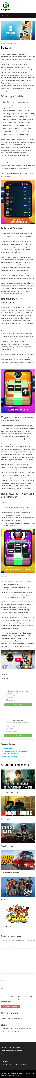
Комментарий (6, 947)
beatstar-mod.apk (18, 720)
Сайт (2, 988)
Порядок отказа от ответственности (14, 1065)
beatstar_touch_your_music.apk (18, 691)
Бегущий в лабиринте (9, 792)
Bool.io (3, 1022)
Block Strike (5, 819)
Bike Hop (4, 1025)
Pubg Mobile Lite (7, 846)
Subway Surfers (6, 926)
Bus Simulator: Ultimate (10, 873)
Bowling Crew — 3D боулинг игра (12, 1019)
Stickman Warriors (10, 756)
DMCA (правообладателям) (10, 1047)
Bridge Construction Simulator (11, 1031)
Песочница (8, 748)
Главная (3, 44)
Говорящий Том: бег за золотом (15, 751)
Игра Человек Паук (11, 754)
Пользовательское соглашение (12, 1054)
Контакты (4, 1061)
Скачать (17, 704)
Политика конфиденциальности (12, 1051)
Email (3, 980)
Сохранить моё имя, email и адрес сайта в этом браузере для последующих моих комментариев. (16, 999)
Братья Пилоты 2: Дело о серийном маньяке (16, 1028)
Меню (6, 15)
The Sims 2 (5, 899)
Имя (3, 972)
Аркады (14, 44)
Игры (9, 44)
